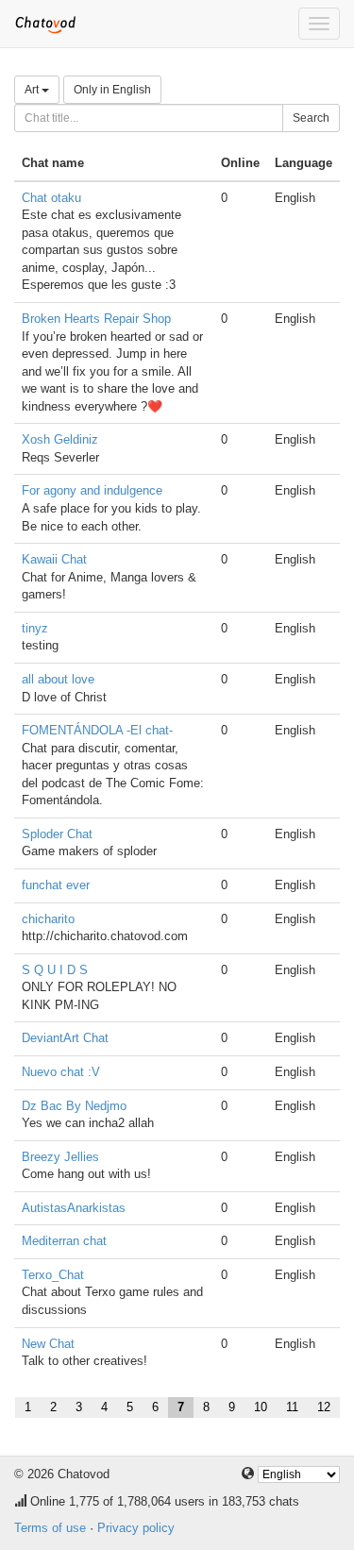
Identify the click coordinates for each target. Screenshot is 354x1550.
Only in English (112, 89)
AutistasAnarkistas (74, 1208)
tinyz (35, 628)
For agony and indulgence (92, 490)
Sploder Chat (57, 834)
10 (260, 1407)
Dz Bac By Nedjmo (74, 1106)
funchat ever (56, 885)
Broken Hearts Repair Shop (96, 319)
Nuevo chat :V (61, 1072)
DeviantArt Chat (65, 1038)
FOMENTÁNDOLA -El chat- (97, 730)
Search (311, 118)
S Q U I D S (55, 970)
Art (33, 89)
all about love (58, 679)
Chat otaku (51, 198)
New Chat (48, 1344)
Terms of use (50, 1528)
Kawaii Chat (54, 559)
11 (292, 1407)
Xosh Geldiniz (60, 439)
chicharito (48, 919)
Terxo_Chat (53, 1275)
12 (323, 1407)
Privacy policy (136, 1528)
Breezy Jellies (60, 1157)
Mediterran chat (64, 1241)
